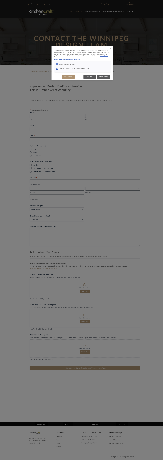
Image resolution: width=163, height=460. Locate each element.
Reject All (90, 76)
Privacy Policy (104, 56)
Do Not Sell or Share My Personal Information (67, 59)
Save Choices (68, 76)
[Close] (110, 48)
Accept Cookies (103, 76)
